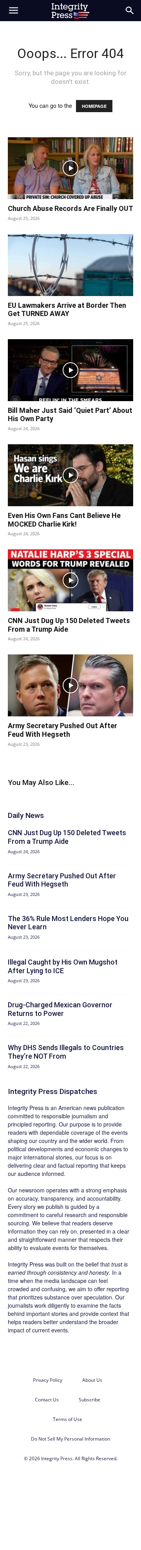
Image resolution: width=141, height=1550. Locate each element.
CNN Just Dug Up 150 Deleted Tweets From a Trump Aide (67, 837)
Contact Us (47, 1399)
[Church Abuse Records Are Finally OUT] (70, 168)
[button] (13, 10)
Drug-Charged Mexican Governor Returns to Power (60, 1009)
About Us (92, 1380)
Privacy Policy (47, 1380)
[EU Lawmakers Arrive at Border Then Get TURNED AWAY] (70, 265)
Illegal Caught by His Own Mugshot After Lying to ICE (63, 966)
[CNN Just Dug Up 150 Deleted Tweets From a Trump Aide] (70, 580)
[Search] (130, 10)
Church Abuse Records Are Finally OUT (70, 208)
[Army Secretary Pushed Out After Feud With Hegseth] (70, 685)
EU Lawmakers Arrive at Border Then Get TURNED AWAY (67, 309)
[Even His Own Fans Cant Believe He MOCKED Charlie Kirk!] (70, 475)
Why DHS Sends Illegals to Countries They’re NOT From (66, 1051)
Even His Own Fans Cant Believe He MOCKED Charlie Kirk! (64, 519)
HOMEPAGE (94, 106)
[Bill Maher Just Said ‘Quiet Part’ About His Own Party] (70, 370)
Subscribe (89, 1399)
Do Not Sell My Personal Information (70, 1439)
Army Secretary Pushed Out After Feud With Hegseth (62, 729)
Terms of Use (67, 1419)
